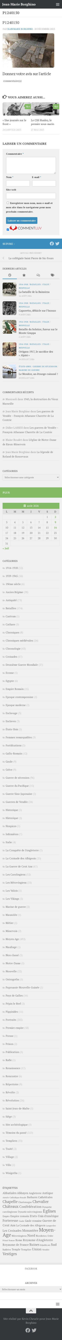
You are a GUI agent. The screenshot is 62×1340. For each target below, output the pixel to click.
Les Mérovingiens (16, 882)
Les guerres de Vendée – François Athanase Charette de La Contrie (28, 416)
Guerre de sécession (45, 366)
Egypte (10, 681)
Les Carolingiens (15, 874)
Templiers (11, 1140)
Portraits (11, 1019)
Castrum (11, 616)
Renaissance (13, 1068)
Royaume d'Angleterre (38, 1240)
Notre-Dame (13, 963)
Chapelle (10, 1201)
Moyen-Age (12, 939)
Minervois (11, 931)
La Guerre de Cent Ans (19, 866)
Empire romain (19, 1216)
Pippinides (12, 1011)
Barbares (32, 1197)
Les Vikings (12, 898)
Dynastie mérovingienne (30, 1211)
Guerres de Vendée (17, 802)
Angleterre (35, 1193)
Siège (9, 1116)
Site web (11, 189)
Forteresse (10, 1220)
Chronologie (13, 648)
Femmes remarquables (19, 737)
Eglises (49, 1211)
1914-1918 (23, 284)
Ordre (50, 1235)
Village (10, 1157)
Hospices (11, 826)
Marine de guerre (29, 370)
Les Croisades (12, 1231)
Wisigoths (11, 1173)
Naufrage (11, 947)
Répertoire (12, 1084)
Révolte (10, 1092)
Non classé (12, 955)
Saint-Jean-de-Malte (17, 1108)
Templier (26, 1249)
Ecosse (10, 672)
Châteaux (11, 1206)
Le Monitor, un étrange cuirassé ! (38, 374)
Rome (19, 1240)
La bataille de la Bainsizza (34, 292)
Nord (31, 1235)
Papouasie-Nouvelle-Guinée (22, 987)
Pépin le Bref (13, 1003)
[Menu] (57, 4)
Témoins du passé (16, 1132)
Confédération (30, 1206)
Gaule (9, 761)
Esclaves (11, 721)
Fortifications (14, 745)
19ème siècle (13, 584)
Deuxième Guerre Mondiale (22, 664)
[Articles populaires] (24, 275)
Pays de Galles (14, 995)
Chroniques (12, 632)
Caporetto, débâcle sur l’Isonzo (37, 310)
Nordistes (41, 1235)
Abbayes (22, 1193)
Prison (9, 1044)
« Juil (6, 548)
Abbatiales (9, 1193)
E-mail (36, 177)
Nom (9, 177)
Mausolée (11, 915)
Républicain (45, 1245)
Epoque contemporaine (19, 697)
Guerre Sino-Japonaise (19, 793)
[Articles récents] (10, 275)
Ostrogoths (12, 979)
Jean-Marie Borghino (19, 4)
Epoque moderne (16, 705)
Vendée (45, 1249)
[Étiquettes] (52, 275)
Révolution (12, 1100)
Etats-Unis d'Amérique (44, 1216)
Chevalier (41, 1201)
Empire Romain (15, 689)
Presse (9, 1036)
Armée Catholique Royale (14, 1197)
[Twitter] (57, 244)
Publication (12, 1052)
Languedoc (51, 1225)
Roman (12, 1240)
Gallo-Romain (14, 753)
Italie (45, 284)
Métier (9, 923)
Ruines (34, 1244)
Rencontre (12, 1076)
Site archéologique (17, 1124)
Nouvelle (24, 288)
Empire (6, 1216)
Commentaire (15, 153)
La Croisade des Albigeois (21, 858)
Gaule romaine (33, 1220)
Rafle (9, 1060)
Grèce (9, 769)
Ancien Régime (14, 592)
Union (37, 1249)
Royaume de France (16, 1245)
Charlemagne (25, 1202)
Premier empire (15, 1027)
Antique (47, 1193)
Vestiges (10, 1253)
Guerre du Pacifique (17, 785)
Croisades (11, 656)
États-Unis (25, 366)
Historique (12, 810)
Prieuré (5, 1240)
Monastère (30, 1230)
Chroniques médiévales (19, 640)
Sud (54, 1244)
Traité (9, 1148)
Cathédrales (45, 1197)
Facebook (31, 1268)
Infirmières (12, 834)
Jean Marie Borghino (20, 29)
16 (55, 527)
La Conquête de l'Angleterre (22, 850)
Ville (8, 1165)
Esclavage (11, 713)
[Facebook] (52, 244)
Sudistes (7, 1249)
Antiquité (11, 600)
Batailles (35, 284)
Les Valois (12, 890)
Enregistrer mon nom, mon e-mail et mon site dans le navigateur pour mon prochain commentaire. (29, 207)
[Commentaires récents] (38, 275)
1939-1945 (12, 576)
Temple (16, 1249)
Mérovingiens (19, 1235)
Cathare (10, 624)
